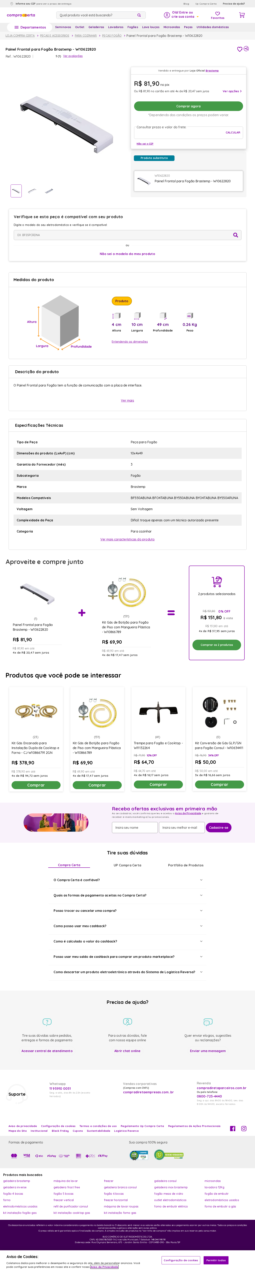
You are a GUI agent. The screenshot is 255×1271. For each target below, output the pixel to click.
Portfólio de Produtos (185, 865)
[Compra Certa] (21, 15)
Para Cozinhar (86, 35)
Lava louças (150, 27)
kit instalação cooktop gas (72, 1213)
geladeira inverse (14, 1187)
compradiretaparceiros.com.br (222, 1088)
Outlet (79, 27)
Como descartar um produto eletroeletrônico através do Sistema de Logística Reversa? (124, 972)
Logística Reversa (126, 1130)
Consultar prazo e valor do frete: (161, 127)
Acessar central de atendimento (47, 1051)
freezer (108, 1181)
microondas (213, 1181)
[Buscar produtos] (139, 15)
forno (7, 1200)
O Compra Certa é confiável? (77, 880)
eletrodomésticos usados (222, 1200)
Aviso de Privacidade (188, 813)
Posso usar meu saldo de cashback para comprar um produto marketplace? (114, 957)
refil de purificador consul (71, 1206)
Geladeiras (96, 27)
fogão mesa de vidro (168, 1193)
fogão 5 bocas (64, 1193)
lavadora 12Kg (214, 1187)
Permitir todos (216, 1260)
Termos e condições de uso (98, 1126)
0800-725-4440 (209, 1096)
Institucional (39, 1130)
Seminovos (63, 27)
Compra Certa (69, 865)
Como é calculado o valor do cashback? (85, 941)
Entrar (181, 15)
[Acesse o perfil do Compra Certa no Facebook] (232, 1130)
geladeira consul (165, 1181)
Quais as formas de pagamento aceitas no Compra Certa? (100, 895)
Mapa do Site (18, 1130)
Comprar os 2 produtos (217, 645)
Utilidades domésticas (213, 27)
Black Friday (60, 1130)
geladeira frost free (67, 1187)
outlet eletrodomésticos (170, 1200)
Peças (188, 27)
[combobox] (101, 15)
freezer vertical (64, 1200)
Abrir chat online (127, 1051)
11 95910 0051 (60, 1089)
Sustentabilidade (98, 1130)
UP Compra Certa (127, 865)
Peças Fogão (112, 35)
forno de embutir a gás (220, 1206)
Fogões (133, 27)
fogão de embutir (217, 1193)
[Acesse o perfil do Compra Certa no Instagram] (243, 1130)
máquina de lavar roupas (121, 1206)
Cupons (78, 1130)
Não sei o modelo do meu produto (127, 254)
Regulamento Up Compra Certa (142, 1126)
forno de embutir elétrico (171, 1206)
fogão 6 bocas (114, 1193)
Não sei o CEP (145, 143)
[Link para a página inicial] (20, 36)
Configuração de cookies (181, 1260)
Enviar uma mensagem (208, 1051)
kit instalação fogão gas (20, 1213)
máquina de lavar (66, 1181)
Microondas (172, 27)
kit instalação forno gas (120, 1213)
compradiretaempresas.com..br (148, 1092)
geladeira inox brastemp (171, 1187)
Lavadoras (115, 27)
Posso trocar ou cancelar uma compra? (85, 911)
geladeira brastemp (16, 1181)
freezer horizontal (116, 1200)
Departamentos (33, 27)
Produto (121, 301)
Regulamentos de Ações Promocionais (194, 1126)
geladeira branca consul (120, 1187)
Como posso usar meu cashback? (80, 926)
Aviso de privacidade (23, 1126)
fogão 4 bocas (13, 1193)
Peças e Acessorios (54, 35)
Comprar (36, 785)
